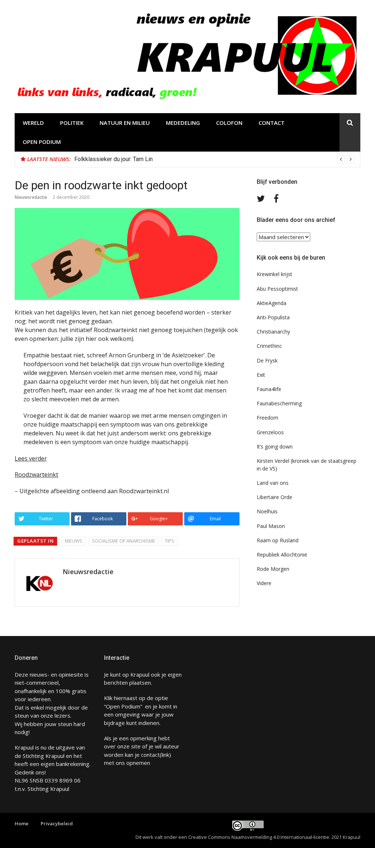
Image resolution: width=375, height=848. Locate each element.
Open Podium (42, 141)
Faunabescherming (279, 403)
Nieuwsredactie (31, 197)
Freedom (267, 417)
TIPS (169, 541)
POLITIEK (71, 122)
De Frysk (267, 360)
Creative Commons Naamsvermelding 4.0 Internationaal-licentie (258, 837)
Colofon (229, 122)
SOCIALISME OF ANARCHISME (123, 541)
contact (150, 754)
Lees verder (31, 458)
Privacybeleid (57, 823)
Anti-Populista (273, 317)
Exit (261, 374)
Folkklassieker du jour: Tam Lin (113, 159)
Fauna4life (269, 389)
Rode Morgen (273, 568)
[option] (214, 159)
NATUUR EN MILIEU (125, 122)
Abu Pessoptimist (277, 288)
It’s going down (275, 446)
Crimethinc (269, 345)
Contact (272, 122)
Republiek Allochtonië (282, 554)
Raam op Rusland (277, 540)
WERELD (33, 122)
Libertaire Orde (274, 497)
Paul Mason (271, 525)
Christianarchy (273, 331)
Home (22, 823)
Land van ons (273, 482)
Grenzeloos (270, 432)
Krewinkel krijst (274, 274)
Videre (264, 583)
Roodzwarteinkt (36, 475)
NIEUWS (73, 541)
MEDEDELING (183, 122)
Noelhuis (267, 511)
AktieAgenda (271, 303)
